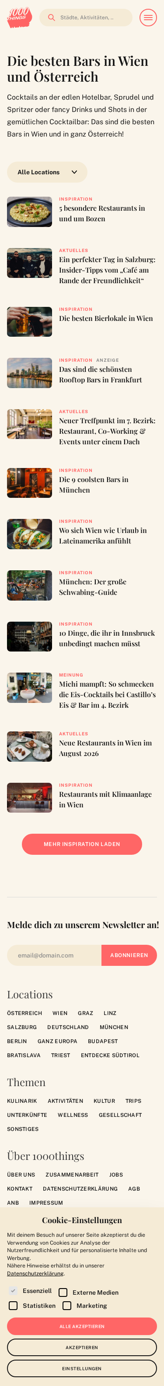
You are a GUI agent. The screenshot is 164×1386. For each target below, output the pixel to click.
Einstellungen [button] (82, 1368)
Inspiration (76, 199)
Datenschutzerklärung (80, 1189)
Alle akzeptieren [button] (82, 1326)
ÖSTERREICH (24, 1013)
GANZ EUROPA (57, 1041)
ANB (13, 1203)
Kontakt (19, 1189)
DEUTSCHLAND (68, 1027)
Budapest (103, 1041)
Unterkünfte (27, 1115)
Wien (59, 1013)
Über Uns (21, 1175)
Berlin (17, 1041)
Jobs (116, 1175)
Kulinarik (22, 1101)
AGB (134, 1189)
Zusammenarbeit (71, 1175)
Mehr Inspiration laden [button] (88, 848)
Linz (110, 1013)
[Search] (49, 17)
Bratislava (24, 1055)
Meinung (71, 675)
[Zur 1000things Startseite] (19, 17)
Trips (134, 1101)
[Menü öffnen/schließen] (148, 17)
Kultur (104, 1101)
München (114, 1027)
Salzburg (22, 1027)
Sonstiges (23, 1129)
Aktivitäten (65, 1101)
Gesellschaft (120, 1115)
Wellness (73, 1115)
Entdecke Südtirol (110, 1055)
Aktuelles (73, 250)
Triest (60, 1055)
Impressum (46, 1203)
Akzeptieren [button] (82, 1347)
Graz (85, 1013)
